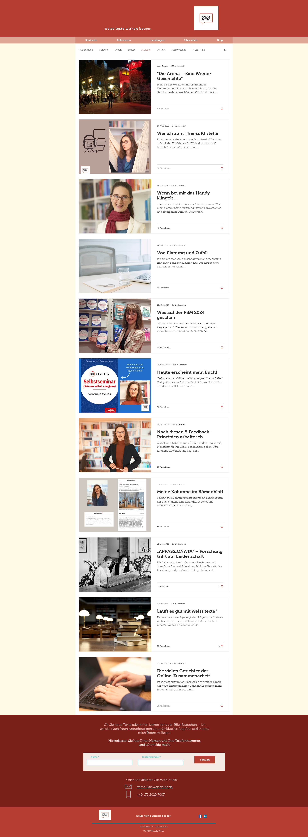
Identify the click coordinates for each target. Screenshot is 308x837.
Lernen (161, 50)
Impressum (145, 826)
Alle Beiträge (86, 50)
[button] (225, 50)
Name (94, 757)
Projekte (145, 50)
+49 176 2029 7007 (151, 794)
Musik (131, 50)
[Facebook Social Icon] (200, 816)
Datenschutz (161, 826)
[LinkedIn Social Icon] (205, 816)
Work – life (198, 50)
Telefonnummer (150, 757)
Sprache (103, 50)
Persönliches (178, 50)
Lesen (118, 50)
